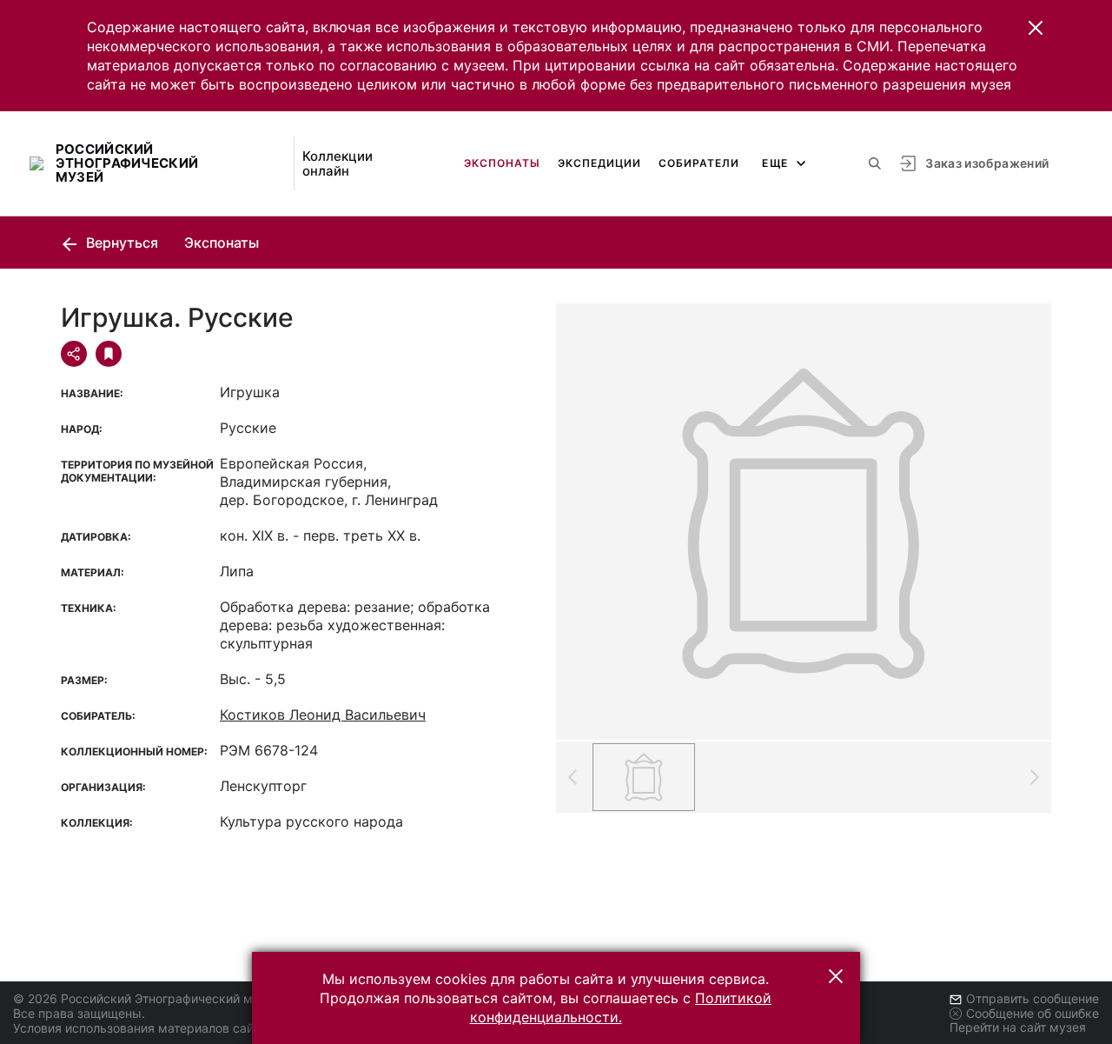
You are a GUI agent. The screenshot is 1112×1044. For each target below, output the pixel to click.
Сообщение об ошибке (1032, 1013)
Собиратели (699, 163)
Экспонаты (502, 163)
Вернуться (120, 242)
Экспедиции (599, 163)
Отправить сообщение (1032, 998)
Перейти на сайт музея (1018, 1027)
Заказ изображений (987, 163)
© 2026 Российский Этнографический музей (146, 998)
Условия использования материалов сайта (139, 1028)
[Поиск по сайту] (875, 163)
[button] (1035, 28)
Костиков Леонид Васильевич (323, 714)
